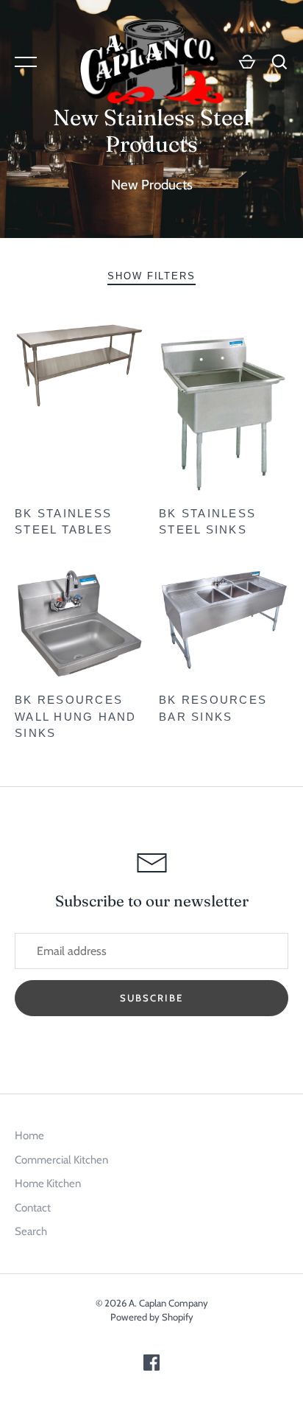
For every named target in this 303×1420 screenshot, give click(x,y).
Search (31, 1231)
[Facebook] (151, 1367)
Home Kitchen (48, 1183)
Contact (33, 1207)
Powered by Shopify (151, 1317)
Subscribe (151, 998)
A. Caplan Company (168, 1303)
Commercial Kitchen (61, 1160)
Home (29, 1135)
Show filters (151, 275)
